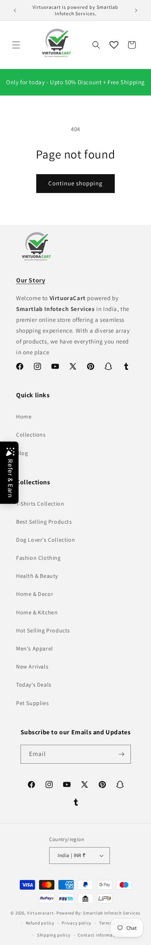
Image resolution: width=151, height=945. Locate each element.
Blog (22, 453)
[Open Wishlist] (114, 45)
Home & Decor (34, 593)
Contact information (99, 935)
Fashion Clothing (38, 557)
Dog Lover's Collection (45, 539)
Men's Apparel (34, 648)
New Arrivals (32, 666)
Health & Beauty (37, 575)
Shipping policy (53, 935)
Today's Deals (34, 684)
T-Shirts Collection (40, 503)
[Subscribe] (121, 754)
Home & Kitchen (37, 612)
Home (23, 416)
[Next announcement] (136, 10)
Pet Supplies (32, 703)
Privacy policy (76, 923)
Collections (31, 434)
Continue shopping (75, 183)
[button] (16, 45)
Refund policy (40, 923)
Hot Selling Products (43, 630)
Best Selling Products (44, 521)
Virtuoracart (40, 913)
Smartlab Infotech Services (111, 913)
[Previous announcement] (15, 10)
